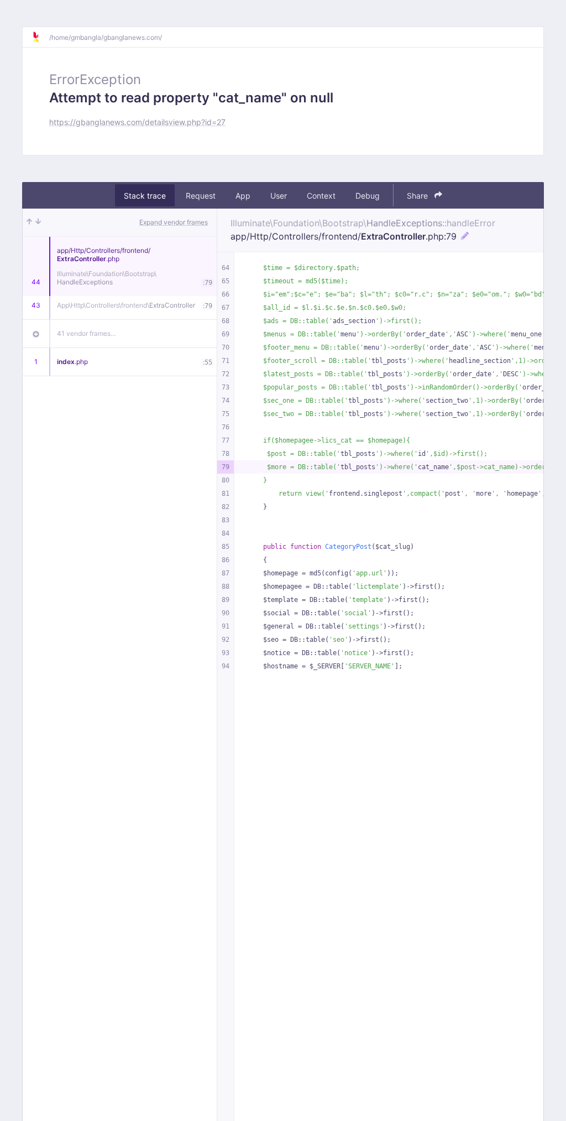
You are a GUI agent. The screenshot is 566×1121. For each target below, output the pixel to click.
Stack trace (145, 195)
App (242, 195)
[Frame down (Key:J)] (38, 222)
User (278, 195)
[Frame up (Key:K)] (29, 222)
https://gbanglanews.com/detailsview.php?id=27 (137, 122)
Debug (367, 195)
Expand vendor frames (173, 222)
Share (418, 195)
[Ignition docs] (40, 37)
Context (321, 195)
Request (201, 195)
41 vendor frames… (86, 333)
